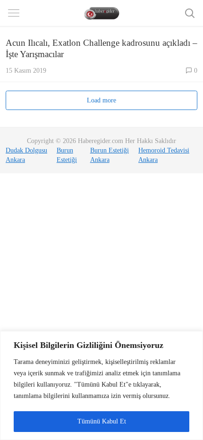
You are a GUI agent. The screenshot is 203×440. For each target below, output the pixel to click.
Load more (101, 100)
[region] (101, 385)
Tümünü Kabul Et (101, 421)
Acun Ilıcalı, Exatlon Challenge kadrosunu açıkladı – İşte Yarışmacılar (101, 48)
